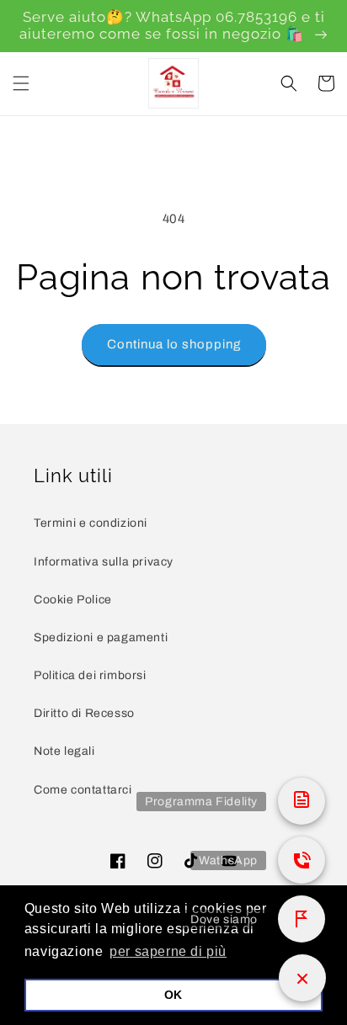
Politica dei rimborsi (90, 675)
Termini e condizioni (90, 523)
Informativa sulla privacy (104, 561)
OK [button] (173, 994)
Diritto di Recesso (84, 713)
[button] (21, 83)
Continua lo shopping (174, 344)
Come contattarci (83, 789)
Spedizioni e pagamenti (101, 637)
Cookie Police (73, 599)
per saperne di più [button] (168, 951)
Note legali (64, 751)
